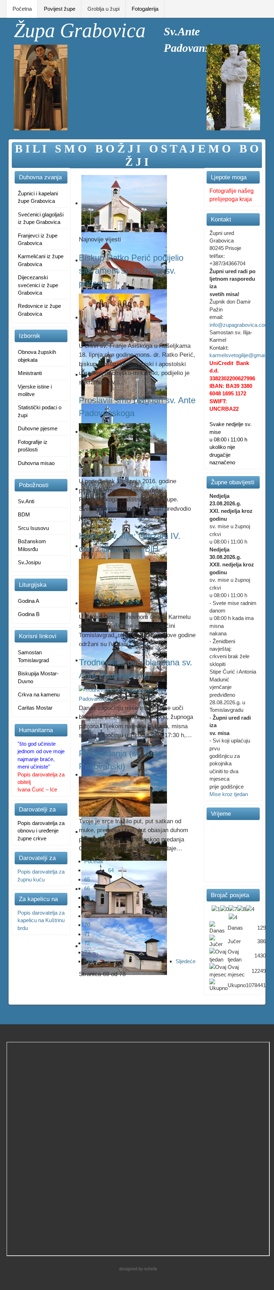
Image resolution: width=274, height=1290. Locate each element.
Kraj (88, 961)
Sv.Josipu (29, 562)
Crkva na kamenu (39, 694)
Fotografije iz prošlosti (32, 445)
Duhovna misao (36, 463)
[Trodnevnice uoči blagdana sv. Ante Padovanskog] (137, 694)
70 (87, 925)
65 (87, 879)
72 (87, 943)
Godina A (28, 601)
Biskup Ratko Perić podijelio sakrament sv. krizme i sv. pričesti (131, 270)
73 (87, 952)
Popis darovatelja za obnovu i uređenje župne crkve (41, 830)
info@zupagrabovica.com (239, 325)
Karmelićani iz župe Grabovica (41, 260)
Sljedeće (186, 961)
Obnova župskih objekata (37, 355)
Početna (22, 9)
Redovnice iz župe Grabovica (39, 309)
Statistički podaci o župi (39, 411)
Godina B (29, 614)
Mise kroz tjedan (228, 794)
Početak (93, 861)
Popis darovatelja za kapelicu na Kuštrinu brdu (41, 920)
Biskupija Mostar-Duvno (38, 677)
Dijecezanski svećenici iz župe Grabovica (38, 285)
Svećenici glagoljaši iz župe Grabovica (41, 218)
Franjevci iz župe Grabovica (37, 239)
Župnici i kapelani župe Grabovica (38, 197)
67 (87, 898)
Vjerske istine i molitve (35, 390)
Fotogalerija (145, 9)
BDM (24, 514)
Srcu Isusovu (33, 528)
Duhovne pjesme (37, 428)
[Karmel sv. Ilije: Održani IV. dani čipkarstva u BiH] (114, 585)
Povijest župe (59, 9)
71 (87, 934)
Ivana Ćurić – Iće (37, 789)
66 (87, 888)
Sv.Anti (26, 501)
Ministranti (30, 373)
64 (111, 870)
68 (87, 907)
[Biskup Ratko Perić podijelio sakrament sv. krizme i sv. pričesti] (114, 317)
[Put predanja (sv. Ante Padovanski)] (114, 796)
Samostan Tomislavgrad (33, 656)
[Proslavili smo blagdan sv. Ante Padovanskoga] (114, 449)
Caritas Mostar (35, 708)
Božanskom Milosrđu (32, 545)
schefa (150, 1268)
